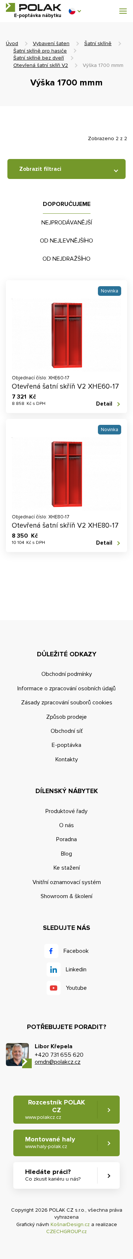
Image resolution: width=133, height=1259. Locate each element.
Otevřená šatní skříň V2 (40, 65)
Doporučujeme (67, 204)
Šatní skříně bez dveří (38, 58)
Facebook (76, 951)
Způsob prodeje (66, 717)
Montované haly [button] (50, 1142)
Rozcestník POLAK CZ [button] (55, 1109)
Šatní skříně (98, 43)
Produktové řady (66, 811)
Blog (66, 853)
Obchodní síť (67, 731)
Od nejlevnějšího (66, 240)
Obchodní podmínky (66, 674)
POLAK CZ (33, 7)
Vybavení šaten (51, 43)
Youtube (76, 988)
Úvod (12, 43)
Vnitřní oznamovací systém (67, 882)
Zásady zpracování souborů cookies (66, 702)
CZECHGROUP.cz (66, 1231)
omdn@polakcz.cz (58, 1062)
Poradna (66, 839)
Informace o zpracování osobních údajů (66, 688)
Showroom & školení (66, 896)
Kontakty (66, 759)
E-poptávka (66, 745)
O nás (66, 825)
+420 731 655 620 (59, 1055)
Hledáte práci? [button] (53, 1175)
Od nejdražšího (66, 259)
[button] (75, 11)
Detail (104, 403)
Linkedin (76, 969)
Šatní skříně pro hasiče (40, 51)
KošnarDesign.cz (70, 1224)
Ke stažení (67, 868)
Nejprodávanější (66, 222)
